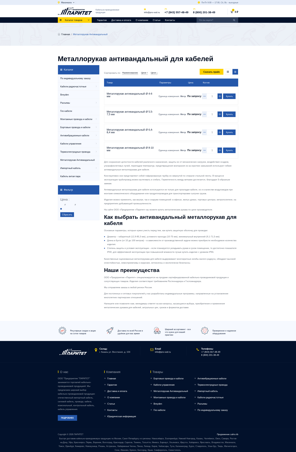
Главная (65, 34)
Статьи (156, 20)
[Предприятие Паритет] (75, 11)
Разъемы (65, 102)
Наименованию (130, 72)
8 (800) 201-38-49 (204, 12)
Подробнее (67, 418)
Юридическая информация (121, 416)
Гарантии (102, 20)
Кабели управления (70, 143)
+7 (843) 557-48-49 (176, 12)
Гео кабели (66, 111)
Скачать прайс (211, 72)
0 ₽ (236, 12)
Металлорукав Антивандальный (77, 160)
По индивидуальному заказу (75, 78)
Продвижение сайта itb (227, 434)
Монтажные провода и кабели (76, 119)
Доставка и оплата (121, 20)
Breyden (64, 94)
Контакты (170, 20)
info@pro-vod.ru (152, 12)
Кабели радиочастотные (73, 86)
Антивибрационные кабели (74, 135)
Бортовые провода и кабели (75, 127)
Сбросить (67, 214)
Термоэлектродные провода (75, 151)
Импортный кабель (70, 168)
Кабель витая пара (70, 176)
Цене (144, 72)
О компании (142, 20)
